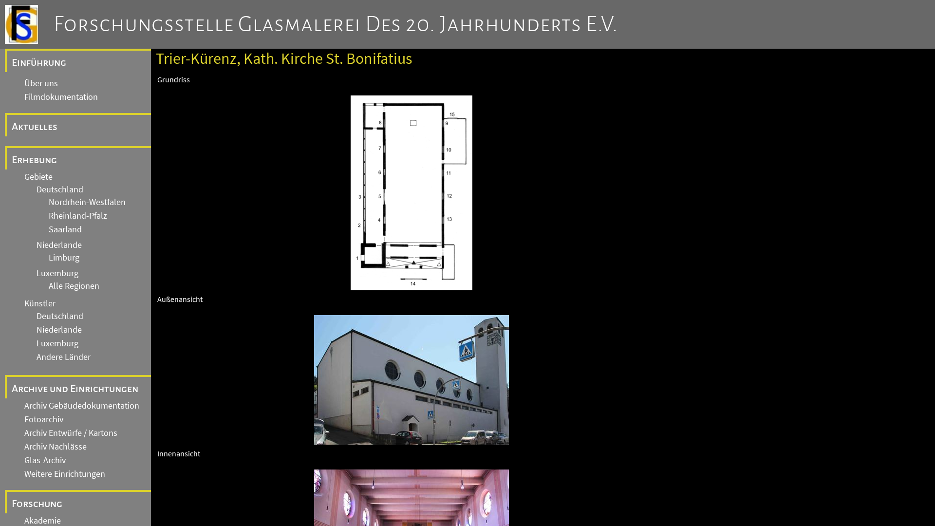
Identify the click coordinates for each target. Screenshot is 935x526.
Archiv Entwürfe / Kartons (70, 433)
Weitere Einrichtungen (64, 474)
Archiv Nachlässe (55, 446)
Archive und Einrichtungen (75, 388)
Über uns (41, 83)
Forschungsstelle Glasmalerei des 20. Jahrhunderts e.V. (336, 24)
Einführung (39, 62)
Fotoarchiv (43, 419)
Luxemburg (57, 273)
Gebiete (38, 176)
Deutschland (60, 189)
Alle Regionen (74, 286)
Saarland (65, 229)
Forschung (37, 503)
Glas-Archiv (45, 460)
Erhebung (34, 159)
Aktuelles (34, 126)
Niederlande (59, 245)
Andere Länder (64, 357)
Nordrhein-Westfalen (87, 202)
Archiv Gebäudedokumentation (81, 405)
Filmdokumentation (61, 97)
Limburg (64, 257)
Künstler (40, 303)
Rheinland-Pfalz (78, 215)
